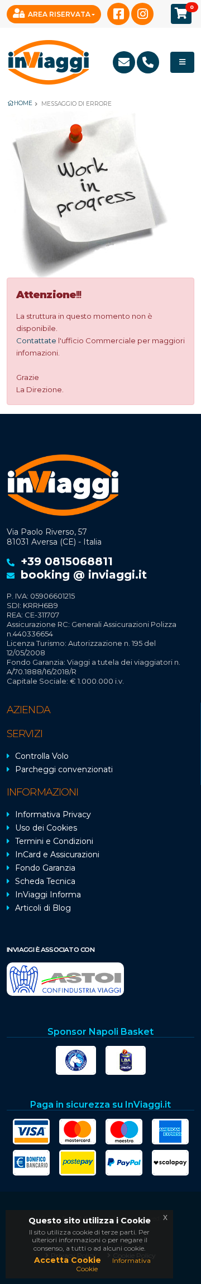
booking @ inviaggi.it (84, 574)
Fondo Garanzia (45, 868)
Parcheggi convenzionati (64, 769)
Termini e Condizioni (54, 841)
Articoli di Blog (43, 908)
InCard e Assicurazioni (57, 855)
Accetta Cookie (67, 1260)
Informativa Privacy (53, 814)
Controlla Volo (42, 756)
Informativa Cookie (113, 1264)
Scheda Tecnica (45, 881)
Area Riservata (59, 14)
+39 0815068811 (67, 561)
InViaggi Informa (48, 895)
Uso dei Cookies (46, 828)
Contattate (36, 340)
